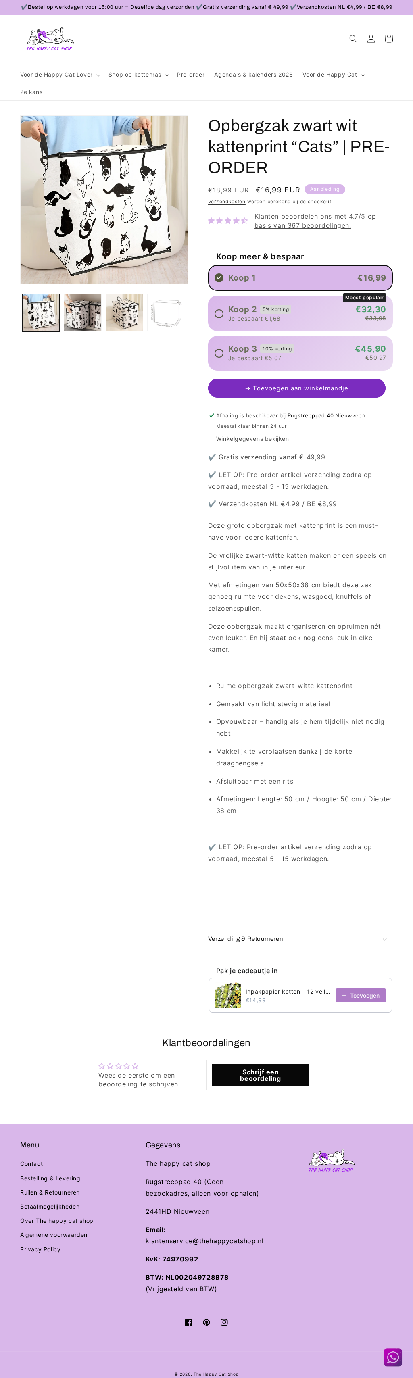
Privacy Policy (40, 1249)
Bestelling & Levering (50, 1178)
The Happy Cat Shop (216, 1374)
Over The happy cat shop (57, 1220)
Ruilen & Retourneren (50, 1192)
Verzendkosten (227, 201)
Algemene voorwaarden (54, 1234)
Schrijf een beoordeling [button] (260, 1075)
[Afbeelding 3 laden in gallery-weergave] (124, 312)
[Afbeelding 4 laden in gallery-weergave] (166, 312)
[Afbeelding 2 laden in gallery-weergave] (82, 312)
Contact (31, 1163)
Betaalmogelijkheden (49, 1206)
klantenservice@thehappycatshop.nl (205, 1241)
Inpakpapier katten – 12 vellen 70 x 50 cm (288, 991)
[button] (59, 74)
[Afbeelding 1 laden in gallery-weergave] (41, 312)
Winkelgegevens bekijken (252, 438)
